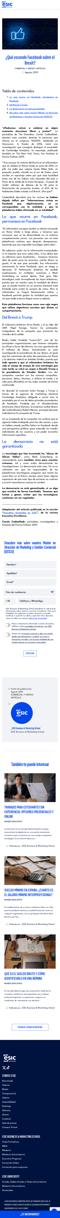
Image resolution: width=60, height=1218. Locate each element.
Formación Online (10, 1163)
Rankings (6, 1106)
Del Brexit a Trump (18, 105)
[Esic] (13, 1057)
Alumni (5, 1115)
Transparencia (9, 1094)
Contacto (6, 1119)
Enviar (30, 653)
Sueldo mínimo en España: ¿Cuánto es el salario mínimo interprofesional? (28, 892)
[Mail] (35, 79)
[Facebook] (27, 79)
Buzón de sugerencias (32, 1204)
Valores (5, 1098)
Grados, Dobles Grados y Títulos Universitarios (24, 1182)
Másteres (6, 1150)
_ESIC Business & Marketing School (25, 728)
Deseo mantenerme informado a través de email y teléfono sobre (33, 626)
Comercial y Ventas (25, 69)
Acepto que (32, 638)
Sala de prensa (9, 1123)
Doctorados (7, 1190)
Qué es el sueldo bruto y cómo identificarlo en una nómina (24, 976)
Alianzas (6, 1110)
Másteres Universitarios (13, 1155)
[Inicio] (7, 4)
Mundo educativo (13, 822)
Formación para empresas (15, 1167)
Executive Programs (11, 1159)
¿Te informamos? (30, 1214)
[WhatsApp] (33, 79)
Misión (5, 1089)
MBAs (5, 1146)
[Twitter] (25, 79)
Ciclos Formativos (10, 1142)
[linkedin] (30, 79)
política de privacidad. (37, 618)
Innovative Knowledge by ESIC (20, 513)
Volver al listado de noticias (30, 1027)
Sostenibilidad (8, 1102)
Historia (6, 1085)
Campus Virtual (9, 1127)
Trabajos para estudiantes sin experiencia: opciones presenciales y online (29, 812)
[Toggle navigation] (55, 5)
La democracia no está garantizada (27, 109)
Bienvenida (7, 1081)
